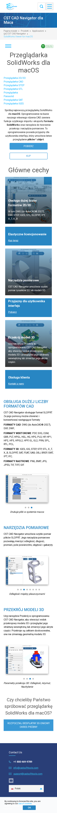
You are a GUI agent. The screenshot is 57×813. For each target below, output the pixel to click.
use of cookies (25, 803)
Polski (18, 788)
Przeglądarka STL (13, 89)
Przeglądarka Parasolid (11, 94)
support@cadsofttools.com (27, 773)
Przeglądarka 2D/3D (15, 78)
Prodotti (25, 31)
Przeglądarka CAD (13, 81)
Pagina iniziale (10, 31)
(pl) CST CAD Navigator (15, 33)
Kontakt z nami (16, 383)
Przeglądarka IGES (14, 103)
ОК (29, 807)
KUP (28, 155)
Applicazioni (38, 31)
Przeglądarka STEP (14, 85)
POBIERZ (29, 146)
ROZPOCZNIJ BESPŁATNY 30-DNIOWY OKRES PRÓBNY (28, 725)
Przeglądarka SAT (13, 99)
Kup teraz (13, 240)
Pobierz (12, 312)
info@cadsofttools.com (25, 767)
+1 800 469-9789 (22, 761)
